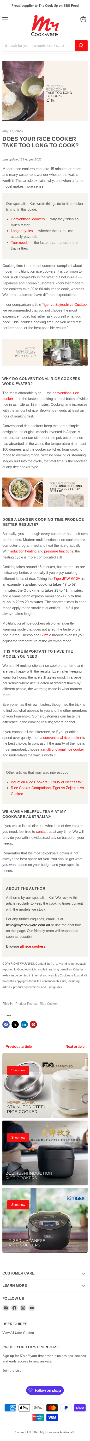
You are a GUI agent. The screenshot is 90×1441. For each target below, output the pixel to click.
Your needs (20, 242)
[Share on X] (15, 1024)
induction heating (23, 551)
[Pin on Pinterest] (33, 1024)
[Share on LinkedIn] (24, 1024)
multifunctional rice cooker (63, 749)
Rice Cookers (49, 1004)
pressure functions (58, 551)
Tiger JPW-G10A (67, 578)
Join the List (11, 1370)
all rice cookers (32, 946)
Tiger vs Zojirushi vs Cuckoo (64, 304)
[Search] (81, 45)
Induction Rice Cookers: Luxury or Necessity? (47, 782)
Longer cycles (22, 231)
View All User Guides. (18, 1333)
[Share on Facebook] (6, 1024)
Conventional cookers (28, 219)
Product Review (26, 1004)
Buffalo (45, 635)
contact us (44, 831)
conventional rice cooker (62, 738)
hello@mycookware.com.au (28, 925)
